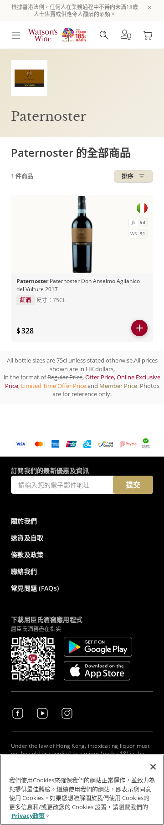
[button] (125, 35)
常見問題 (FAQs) (35, 588)
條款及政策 (27, 554)
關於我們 (24, 521)
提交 (133, 485)
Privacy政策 (28, 815)
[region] (82, 789)
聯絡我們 (24, 571)
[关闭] (153, 767)
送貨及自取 (27, 537)
